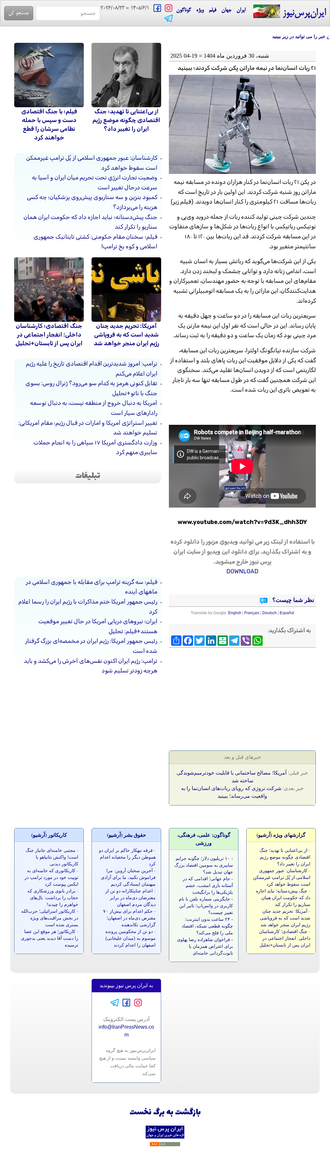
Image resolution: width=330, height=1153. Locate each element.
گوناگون (183, 10)
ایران (241, 10)
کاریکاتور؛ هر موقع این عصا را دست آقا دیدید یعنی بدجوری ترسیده (49, 938)
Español (287, 613)
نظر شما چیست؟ (292, 600)
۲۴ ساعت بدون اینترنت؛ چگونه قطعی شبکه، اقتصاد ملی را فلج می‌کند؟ (207, 926)
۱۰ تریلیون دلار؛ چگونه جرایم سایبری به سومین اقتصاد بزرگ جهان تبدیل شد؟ (203, 865)
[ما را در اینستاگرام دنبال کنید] (168, 7)
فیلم (212, 10)
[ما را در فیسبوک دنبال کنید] (157, 7)
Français (251, 613)
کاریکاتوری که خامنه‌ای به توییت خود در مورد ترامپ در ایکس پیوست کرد (51, 877)
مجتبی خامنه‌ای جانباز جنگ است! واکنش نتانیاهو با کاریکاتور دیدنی (51, 857)
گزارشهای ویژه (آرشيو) (281, 834)
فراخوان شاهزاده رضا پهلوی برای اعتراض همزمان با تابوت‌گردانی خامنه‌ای (205, 946)
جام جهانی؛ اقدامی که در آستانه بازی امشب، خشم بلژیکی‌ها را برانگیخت (208, 885)
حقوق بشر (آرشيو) (126, 834)
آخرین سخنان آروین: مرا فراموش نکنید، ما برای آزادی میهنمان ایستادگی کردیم (128, 877)
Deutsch (269, 613)
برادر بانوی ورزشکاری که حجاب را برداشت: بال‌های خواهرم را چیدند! (52, 897)
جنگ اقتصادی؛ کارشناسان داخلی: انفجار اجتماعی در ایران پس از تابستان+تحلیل (48, 334)
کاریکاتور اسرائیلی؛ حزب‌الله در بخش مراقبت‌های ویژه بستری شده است (49, 918)
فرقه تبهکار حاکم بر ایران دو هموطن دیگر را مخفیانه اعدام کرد (127, 857)
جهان (226, 10)
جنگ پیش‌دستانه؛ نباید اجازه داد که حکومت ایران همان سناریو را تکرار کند (283, 897)
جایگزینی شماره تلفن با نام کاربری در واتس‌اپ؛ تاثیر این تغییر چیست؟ (206, 905)
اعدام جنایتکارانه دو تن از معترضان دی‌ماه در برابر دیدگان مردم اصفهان (130, 897)
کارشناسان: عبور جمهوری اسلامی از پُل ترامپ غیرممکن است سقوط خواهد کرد (281, 877)
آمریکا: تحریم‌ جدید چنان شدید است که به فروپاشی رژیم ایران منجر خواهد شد (126, 334)
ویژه (200, 10)
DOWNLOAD (242, 571)
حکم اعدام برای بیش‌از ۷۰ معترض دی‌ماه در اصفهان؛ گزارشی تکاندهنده (129, 918)
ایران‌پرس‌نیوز (303, 13)
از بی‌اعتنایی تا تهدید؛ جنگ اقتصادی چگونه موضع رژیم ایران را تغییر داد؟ (126, 120)
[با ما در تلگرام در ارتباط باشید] (168, 18)
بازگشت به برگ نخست (165, 1112)
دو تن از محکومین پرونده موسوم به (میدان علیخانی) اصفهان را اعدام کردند (130, 938)
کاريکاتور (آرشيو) (49, 834)
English (234, 613)
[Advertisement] (267, 697)
